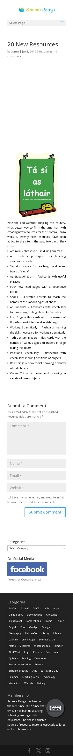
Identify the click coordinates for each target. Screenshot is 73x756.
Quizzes (13, 658)
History (45, 633)
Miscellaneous (42, 645)
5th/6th (37, 608)
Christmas (51, 614)
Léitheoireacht (47, 639)
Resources (45, 51)
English (13, 627)
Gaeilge (33, 627)
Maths (12, 645)
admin (15, 51)
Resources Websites (20, 664)
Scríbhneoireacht (18, 670)
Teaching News (30, 677)
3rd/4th (25, 608)
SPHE (34, 670)
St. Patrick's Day (49, 670)
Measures (24, 645)
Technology (48, 677)
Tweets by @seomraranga (24, 579)
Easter (60, 621)
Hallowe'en (31, 633)
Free (22, 627)
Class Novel (15, 621)
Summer (13, 677)
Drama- (49, 621)
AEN (47, 608)
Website (28, 683)
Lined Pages (28, 639)
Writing (41, 683)
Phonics (37, 652)
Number (58, 645)
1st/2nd (13, 608)
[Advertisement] (36, 107)
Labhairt (13, 639)
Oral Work (14, 652)
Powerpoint (52, 652)
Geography (15, 633)
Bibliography (16, 614)
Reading (26, 658)
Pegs (26, 652)
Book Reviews (34, 614)
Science (39, 664)
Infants (57, 633)
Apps (56, 608)
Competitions (33, 621)
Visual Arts (14, 683)
